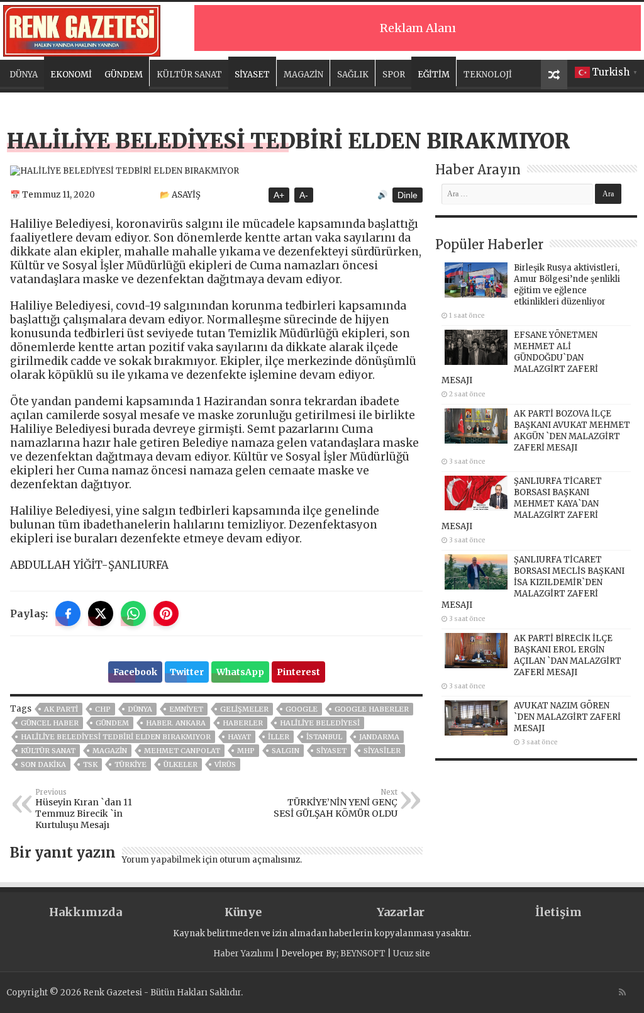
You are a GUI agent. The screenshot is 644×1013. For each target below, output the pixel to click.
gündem (112, 723)
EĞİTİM (434, 74)
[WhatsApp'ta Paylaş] (133, 613)
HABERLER (243, 723)
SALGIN (285, 750)
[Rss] (622, 992)
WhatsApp (240, 672)
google (302, 709)
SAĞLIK (353, 74)
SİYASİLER (382, 750)
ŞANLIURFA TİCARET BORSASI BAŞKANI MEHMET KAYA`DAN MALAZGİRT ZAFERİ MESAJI (521, 504)
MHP (246, 750)
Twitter (187, 672)
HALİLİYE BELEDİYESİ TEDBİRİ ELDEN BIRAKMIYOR (116, 736)
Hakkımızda (85, 912)
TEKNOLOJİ (488, 74)
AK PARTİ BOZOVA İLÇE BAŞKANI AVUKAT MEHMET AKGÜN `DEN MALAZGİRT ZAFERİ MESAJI (572, 430)
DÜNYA (23, 74)
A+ (279, 195)
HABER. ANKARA (176, 723)
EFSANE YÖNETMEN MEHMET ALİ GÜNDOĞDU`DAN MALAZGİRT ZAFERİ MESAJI (519, 358)
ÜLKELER (180, 764)
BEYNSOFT (363, 953)
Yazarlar (401, 912)
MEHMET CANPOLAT (182, 750)
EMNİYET (186, 709)
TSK (90, 764)
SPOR (393, 74)
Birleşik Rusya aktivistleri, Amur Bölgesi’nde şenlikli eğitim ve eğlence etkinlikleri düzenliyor (567, 284)
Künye (243, 912)
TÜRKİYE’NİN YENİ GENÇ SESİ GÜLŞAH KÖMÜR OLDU (335, 803)
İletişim (558, 912)
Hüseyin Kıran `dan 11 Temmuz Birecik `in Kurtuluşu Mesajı (83, 809)
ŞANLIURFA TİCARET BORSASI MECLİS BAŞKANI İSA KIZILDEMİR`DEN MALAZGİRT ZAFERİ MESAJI (533, 582)
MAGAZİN (303, 74)
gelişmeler (244, 709)
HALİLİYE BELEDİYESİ (320, 723)
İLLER (278, 736)
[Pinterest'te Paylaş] (166, 613)
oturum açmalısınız (259, 859)
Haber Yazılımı (243, 953)
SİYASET (252, 74)
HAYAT (239, 736)
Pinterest (298, 672)
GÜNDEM (123, 74)
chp (103, 709)
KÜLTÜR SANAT (189, 74)
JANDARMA (379, 736)
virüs (225, 764)
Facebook (135, 672)
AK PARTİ (61, 709)
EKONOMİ (71, 74)
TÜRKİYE (130, 764)
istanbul (324, 736)
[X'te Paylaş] (100, 613)
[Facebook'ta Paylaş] (67, 613)
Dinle (407, 195)
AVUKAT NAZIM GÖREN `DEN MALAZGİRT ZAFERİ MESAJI (567, 717)
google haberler (372, 709)
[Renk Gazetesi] (81, 29)
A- (303, 195)
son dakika (43, 764)
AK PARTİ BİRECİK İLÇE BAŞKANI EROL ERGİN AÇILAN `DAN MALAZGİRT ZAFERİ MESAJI (567, 655)
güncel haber (50, 723)
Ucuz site (411, 953)
